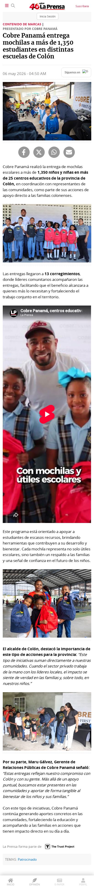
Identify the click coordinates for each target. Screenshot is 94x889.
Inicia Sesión (47, 16)
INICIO (10, 884)
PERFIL (83, 884)
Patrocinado (27, 859)
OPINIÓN (34, 884)
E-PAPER (59, 884)
